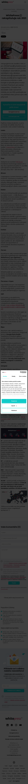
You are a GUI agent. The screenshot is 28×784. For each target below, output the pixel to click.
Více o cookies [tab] (22, 376)
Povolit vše (14, 401)
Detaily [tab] (13, 376)
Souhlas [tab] (5, 376)
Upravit (13, 405)
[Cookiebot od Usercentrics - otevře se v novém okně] (20, 372)
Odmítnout (14, 410)
